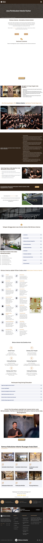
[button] (32, 235)
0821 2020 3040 (37, 523)
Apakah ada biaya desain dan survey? (7, 394)
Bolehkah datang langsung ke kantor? (7, 400)
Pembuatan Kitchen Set (7, 485)
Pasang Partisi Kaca (33, 485)
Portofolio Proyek (16, 523)
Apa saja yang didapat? (5, 388)
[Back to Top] (41, 542)
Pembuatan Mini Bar (20, 485)
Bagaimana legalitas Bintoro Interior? (7, 385)
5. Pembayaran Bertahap (27, 247)
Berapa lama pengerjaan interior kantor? (8, 391)
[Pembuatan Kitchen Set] (3, 483)
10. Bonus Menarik (26, 263)
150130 (33, 523)
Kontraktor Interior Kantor (21, 467)
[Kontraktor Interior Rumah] (3, 465)
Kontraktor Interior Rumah (8, 467)
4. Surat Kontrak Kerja (27, 244)
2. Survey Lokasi (26, 238)
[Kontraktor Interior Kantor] (17, 465)
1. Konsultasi (25, 234)
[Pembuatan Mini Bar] (17, 483)
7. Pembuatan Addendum (27, 253)
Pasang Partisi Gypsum (26, 525)
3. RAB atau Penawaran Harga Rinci (29, 241)
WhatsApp (37, 509)
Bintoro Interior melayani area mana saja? (8, 397)
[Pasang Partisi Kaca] (30, 483)
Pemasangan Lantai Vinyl (25, 523)
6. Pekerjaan (25, 250)
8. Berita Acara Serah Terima (28, 257)
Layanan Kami (16, 521)
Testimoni (15, 525)
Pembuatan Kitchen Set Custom (25, 531)
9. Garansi (24, 260)
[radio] (18, 495)
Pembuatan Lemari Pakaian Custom (25, 518)
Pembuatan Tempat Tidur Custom (25, 534)
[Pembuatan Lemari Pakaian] (30, 465)
